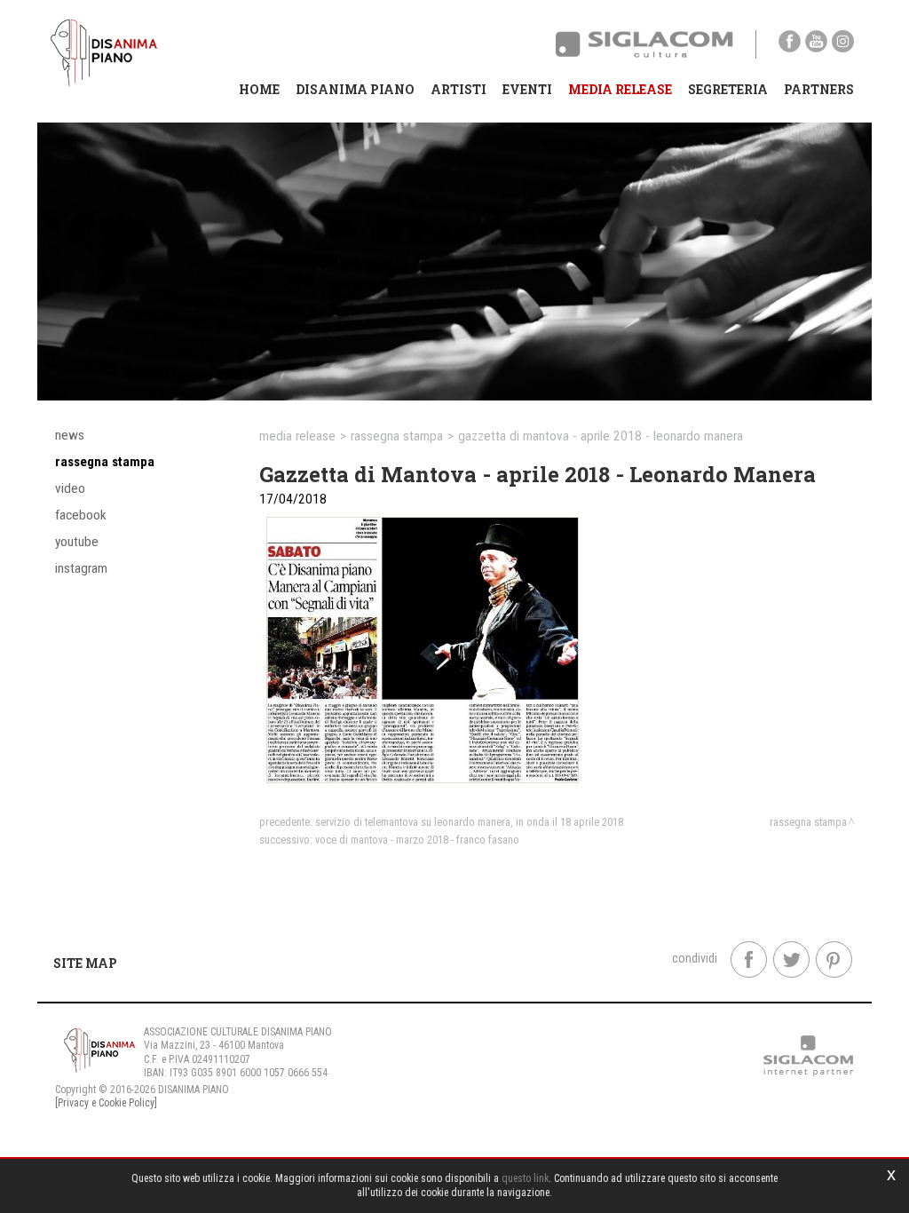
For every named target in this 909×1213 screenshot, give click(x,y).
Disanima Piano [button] (355, 89)
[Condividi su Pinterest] (834, 959)
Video (70, 488)
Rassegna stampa (104, 462)
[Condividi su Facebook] (749, 959)
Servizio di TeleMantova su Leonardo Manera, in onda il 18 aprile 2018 (469, 821)
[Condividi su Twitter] (791, 959)
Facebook (81, 515)
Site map (85, 963)
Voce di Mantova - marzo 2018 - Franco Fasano (417, 839)
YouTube (77, 541)
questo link (525, 1178)
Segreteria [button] (728, 89)
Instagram (81, 568)
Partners (819, 89)
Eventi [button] (527, 89)
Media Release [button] (620, 89)
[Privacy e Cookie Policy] (106, 1103)
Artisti (458, 89)
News (69, 435)
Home (259, 89)
